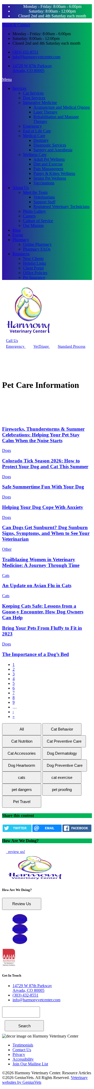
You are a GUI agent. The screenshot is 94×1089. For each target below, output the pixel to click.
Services (19, 88)
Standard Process (71, 346)
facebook (19, 919)
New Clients (33, 258)
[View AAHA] (9, 965)
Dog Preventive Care (65, 765)
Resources (21, 254)
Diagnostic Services (49, 145)
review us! (16, 852)
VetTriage (41, 346)
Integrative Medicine (40, 102)
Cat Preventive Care (64, 741)
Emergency (32, 126)
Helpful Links (34, 263)
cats (21, 777)
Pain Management (48, 168)
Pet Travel (21, 801)
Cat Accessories (22, 753)
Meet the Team (35, 192)
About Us (21, 187)
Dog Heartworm (21, 765)
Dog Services (34, 98)
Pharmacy (21, 239)
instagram (20, 929)
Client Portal (33, 268)
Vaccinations (43, 183)
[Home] (28, 335)
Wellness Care (34, 154)
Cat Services (33, 93)
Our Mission (33, 225)
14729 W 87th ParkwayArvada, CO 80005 (32, 68)
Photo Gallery (34, 211)
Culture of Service (38, 220)
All (22, 729)
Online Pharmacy (37, 244)
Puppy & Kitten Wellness (54, 173)
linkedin (20, 939)
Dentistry (41, 140)
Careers (29, 216)
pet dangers (22, 789)
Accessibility (23, 1059)
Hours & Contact (16, 25)
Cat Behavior (62, 729)
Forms (18, 235)
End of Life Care (37, 131)
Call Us (12, 340)
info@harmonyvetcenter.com (36, 57)
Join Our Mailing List (30, 1064)
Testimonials (23, 1045)
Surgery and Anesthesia (52, 150)
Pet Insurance (34, 277)
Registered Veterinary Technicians (61, 206)
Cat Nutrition (21, 741)
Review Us (21, 904)
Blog (17, 230)
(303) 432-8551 (25, 52)
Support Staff (44, 202)
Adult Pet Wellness (49, 159)
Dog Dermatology (62, 753)
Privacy (19, 1054)
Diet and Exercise (48, 164)
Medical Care (34, 135)
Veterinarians (44, 197)
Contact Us (22, 1050)
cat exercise (61, 777)
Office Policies (35, 272)
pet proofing (62, 789)
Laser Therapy (45, 112)
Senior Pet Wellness (49, 178)
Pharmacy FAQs (36, 249)
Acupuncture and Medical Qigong (61, 107)
